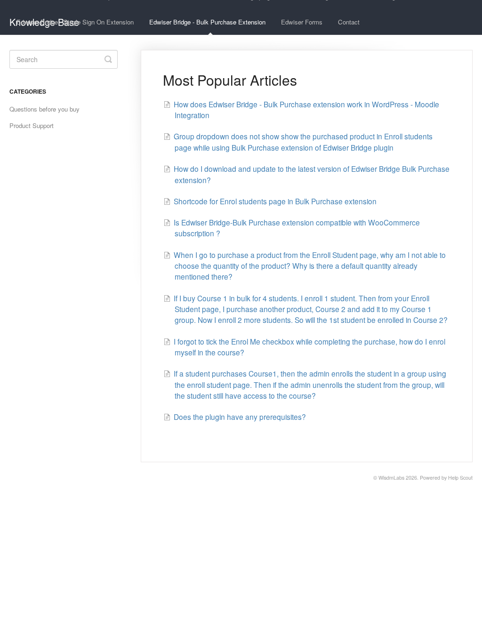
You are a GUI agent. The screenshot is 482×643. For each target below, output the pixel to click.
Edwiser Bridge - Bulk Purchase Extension (207, 21)
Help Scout (460, 477)
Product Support (31, 125)
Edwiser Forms (301, 21)
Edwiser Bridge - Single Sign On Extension (75, 21)
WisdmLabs (391, 477)
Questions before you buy (44, 108)
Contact (349, 21)
